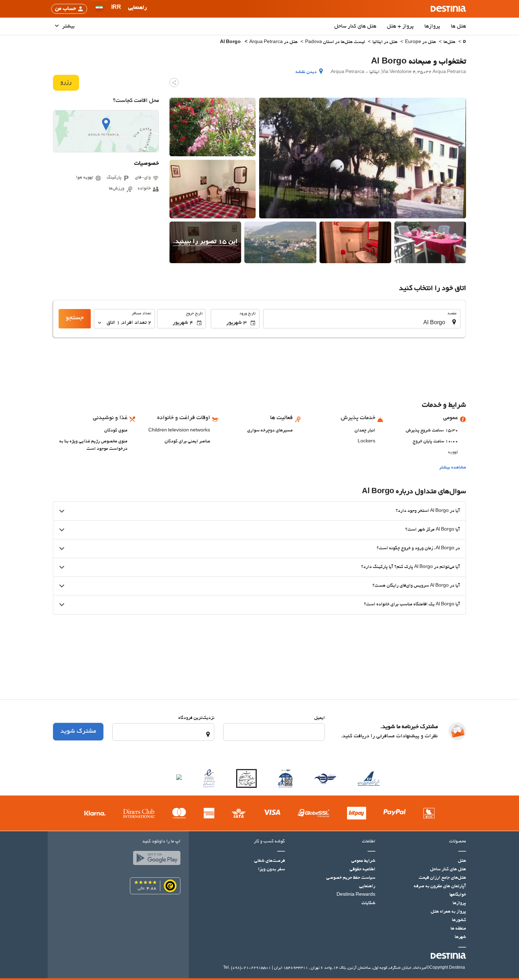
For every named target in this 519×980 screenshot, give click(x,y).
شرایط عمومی (363, 861)
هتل (462, 861)
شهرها (460, 937)
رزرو (66, 82)
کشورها (459, 920)
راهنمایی (367, 886)
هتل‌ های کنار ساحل (355, 26)
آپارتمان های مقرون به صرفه (440, 886)
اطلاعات (368, 841)
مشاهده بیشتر (452, 467)
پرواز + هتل (400, 26)
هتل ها (458, 26)
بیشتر (68, 26)
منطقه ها (458, 928)
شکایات (368, 903)
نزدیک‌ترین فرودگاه (196, 718)
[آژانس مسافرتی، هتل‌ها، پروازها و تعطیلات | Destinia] (448, 9)
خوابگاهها (457, 895)
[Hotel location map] (106, 131)
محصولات (457, 841)
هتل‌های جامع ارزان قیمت (442, 878)
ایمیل (319, 718)
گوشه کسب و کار (269, 841)
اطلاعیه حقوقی (362, 869)
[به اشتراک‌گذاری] (174, 82)
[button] (116, 9)
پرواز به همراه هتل (448, 911)
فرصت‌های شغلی (269, 861)
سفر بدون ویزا (271, 869)
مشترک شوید (78, 731)
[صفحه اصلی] (464, 42)
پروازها (432, 26)
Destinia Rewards (355, 895)
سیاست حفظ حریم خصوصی (350, 878)
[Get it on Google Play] (155, 860)
